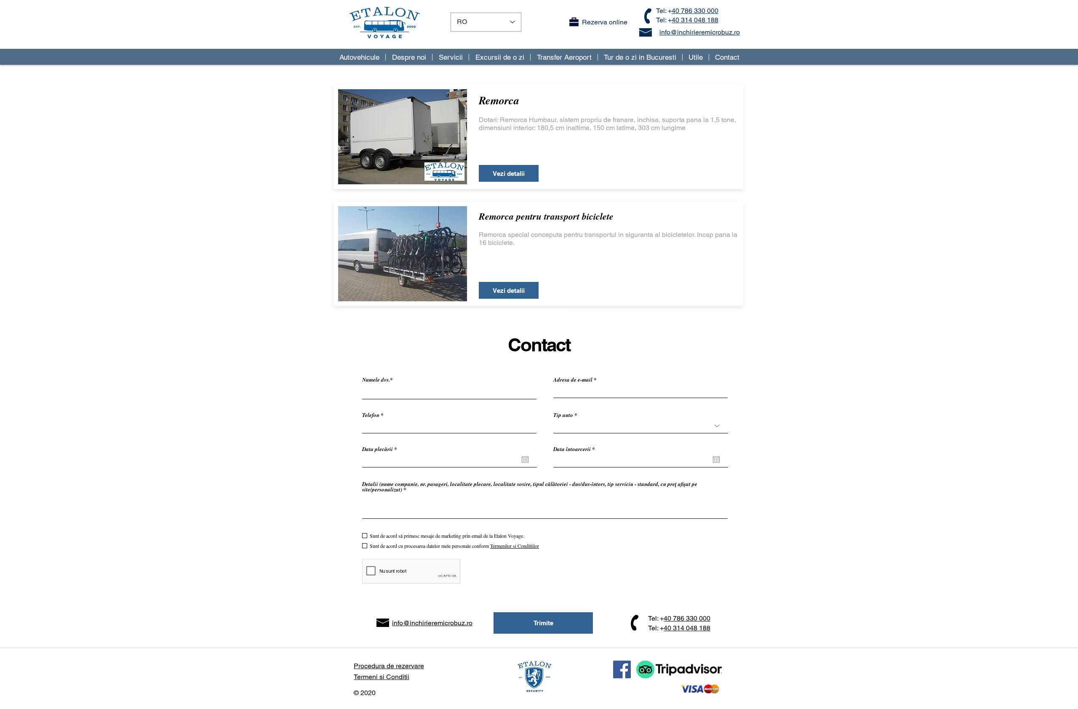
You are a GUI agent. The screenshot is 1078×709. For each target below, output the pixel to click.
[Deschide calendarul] (525, 459)
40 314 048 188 (695, 20)
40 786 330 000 (695, 11)
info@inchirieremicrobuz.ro (699, 32)
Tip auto (563, 415)
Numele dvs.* (377, 379)
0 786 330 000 (688, 618)
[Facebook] (622, 669)
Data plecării (381, 449)
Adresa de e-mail (572, 379)
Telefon (370, 415)
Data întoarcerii (575, 449)
